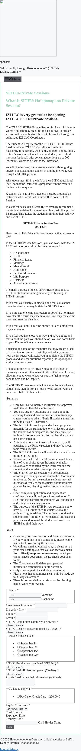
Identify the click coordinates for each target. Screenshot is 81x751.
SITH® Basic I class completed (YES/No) (32, 621)
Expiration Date (15, 715)
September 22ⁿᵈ (29, 654)
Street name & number (20, 605)
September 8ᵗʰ (28, 647)
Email (10, 617)
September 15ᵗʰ (29, 651)
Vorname (46, 594)
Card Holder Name (49, 722)
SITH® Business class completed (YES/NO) (34, 628)
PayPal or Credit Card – (40, 696)
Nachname (47, 599)
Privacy (13, 749)
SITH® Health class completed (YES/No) (32, 663)
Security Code (14, 719)
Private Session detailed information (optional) (33, 677)
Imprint (4, 749)
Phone (11, 613)
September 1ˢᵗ (28, 643)
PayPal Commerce (18, 705)
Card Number (14, 712)
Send (9, 726)
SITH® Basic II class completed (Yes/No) (32, 670)
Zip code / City (16, 609)
